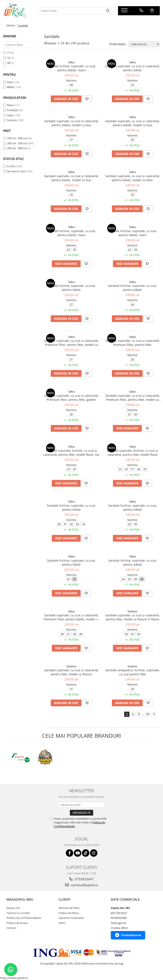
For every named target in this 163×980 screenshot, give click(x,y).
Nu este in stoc (16, 171)
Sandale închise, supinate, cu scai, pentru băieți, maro (71, 68)
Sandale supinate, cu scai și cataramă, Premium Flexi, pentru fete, (132, 343)
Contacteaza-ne (131, 935)
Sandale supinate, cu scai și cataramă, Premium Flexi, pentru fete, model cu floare (132, 398)
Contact (11, 928)
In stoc (11, 166)
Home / (11, 25)
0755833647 (84, 879)
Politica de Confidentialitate (23, 918)
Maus (10, 105)
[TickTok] (85, 853)
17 (8, 53)
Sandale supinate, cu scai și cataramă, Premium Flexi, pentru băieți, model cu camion (71, 617)
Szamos (12, 120)
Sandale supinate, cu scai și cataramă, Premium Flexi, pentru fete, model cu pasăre (71, 343)
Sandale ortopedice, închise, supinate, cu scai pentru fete (132, 672)
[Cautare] (108, 10)
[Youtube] (77, 853)
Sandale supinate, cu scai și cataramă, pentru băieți (132, 68)
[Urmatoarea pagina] (154, 714)
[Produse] (125, 11)
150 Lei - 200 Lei (17, 138)
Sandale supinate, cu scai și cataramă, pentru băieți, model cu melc (132, 178)
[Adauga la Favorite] (87, 98)
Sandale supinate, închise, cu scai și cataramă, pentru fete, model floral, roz (71, 453)
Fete (10, 82)
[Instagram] (93, 853)
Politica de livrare (17, 923)
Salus (10, 115)
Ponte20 (12, 110)
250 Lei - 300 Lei (17, 148)
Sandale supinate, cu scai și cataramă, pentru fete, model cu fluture (71, 672)
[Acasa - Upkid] (17, 10)
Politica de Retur (69, 913)
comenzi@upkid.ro (84, 885)
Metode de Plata (69, 908)
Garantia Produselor (71, 918)
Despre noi (13, 908)
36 (8, 63)
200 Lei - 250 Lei (17, 143)
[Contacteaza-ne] (141, 10)
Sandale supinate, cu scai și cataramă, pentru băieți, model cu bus (71, 123)
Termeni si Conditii (18, 913)
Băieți (10, 87)
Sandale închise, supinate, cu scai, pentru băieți (71, 288)
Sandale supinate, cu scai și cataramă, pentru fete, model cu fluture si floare (132, 617)
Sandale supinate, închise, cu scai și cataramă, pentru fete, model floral (132, 453)
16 (8, 58)
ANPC (62, 923)
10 (147, 714)
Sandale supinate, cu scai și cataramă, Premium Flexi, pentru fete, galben (71, 398)
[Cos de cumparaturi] (152, 10)
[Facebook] (69, 853)
